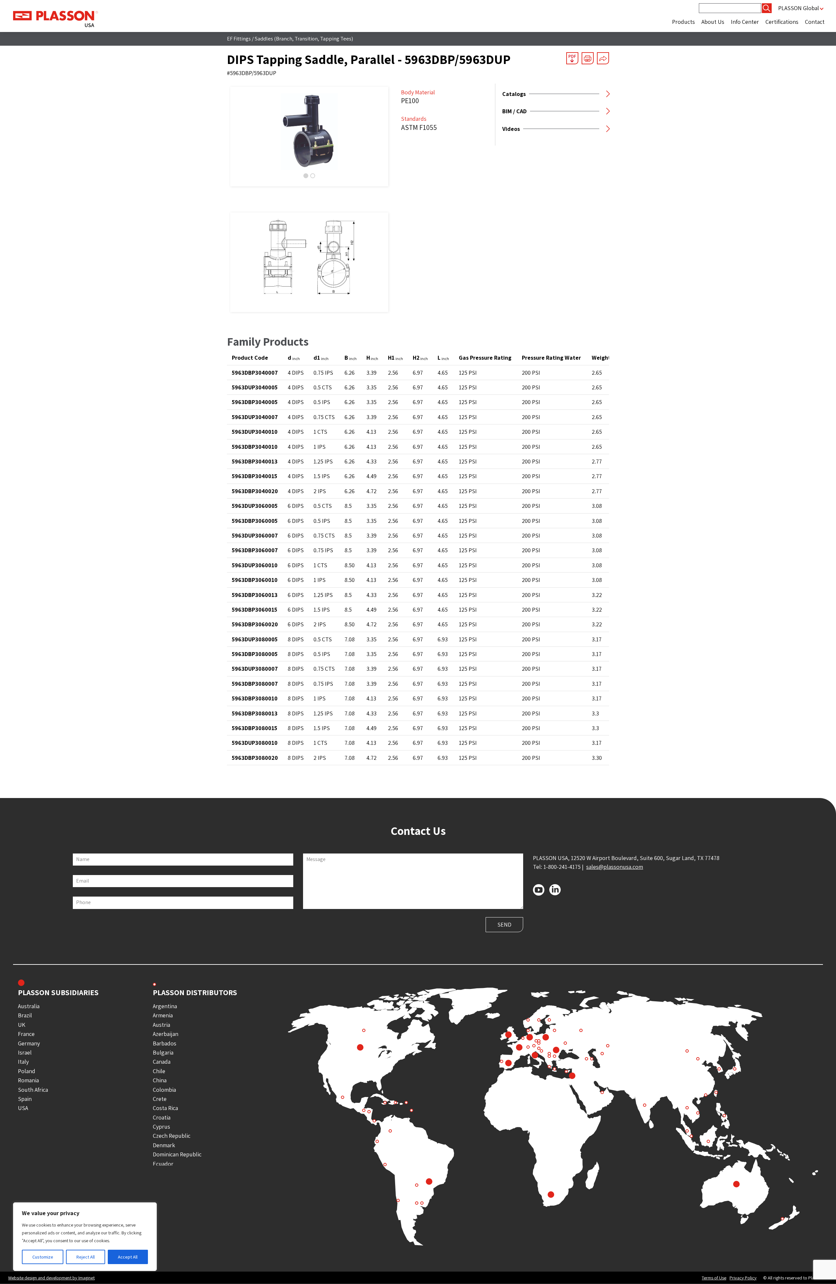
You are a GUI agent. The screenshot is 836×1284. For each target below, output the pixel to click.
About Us (712, 21)
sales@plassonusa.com (614, 866)
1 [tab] (305, 175)
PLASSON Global (798, 8)
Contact (815, 21)
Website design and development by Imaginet (51, 1278)
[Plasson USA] (55, 18)
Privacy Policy (743, 1278)
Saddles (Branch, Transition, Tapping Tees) (304, 38)
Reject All (85, 1257)
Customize (42, 1257)
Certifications (781, 21)
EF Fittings (239, 38)
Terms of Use (714, 1278)
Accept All (127, 1257)
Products (683, 21)
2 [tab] (312, 175)
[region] (85, 1236)
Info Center (745, 21)
